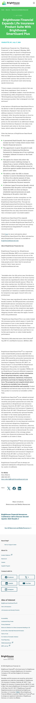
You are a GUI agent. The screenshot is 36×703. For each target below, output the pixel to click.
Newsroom (4, 558)
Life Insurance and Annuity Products (10, 610)
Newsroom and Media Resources (19, 10)
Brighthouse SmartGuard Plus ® (9, 603)
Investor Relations (6, 555)
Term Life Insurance (6, 606)
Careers (3, 562)
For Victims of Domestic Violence (9, 636)
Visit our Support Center (10, 544)
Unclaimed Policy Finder (7, 621)
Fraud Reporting (5, 639)
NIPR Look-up (4, 646)
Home (2, 10)
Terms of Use (4, 633)
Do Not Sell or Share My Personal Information (12, 630)
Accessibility (4, 618)
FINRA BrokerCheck (6, 643)
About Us (8, 10)
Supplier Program (5, 566)
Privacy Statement (5, 624)
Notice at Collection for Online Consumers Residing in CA (15, 627)
